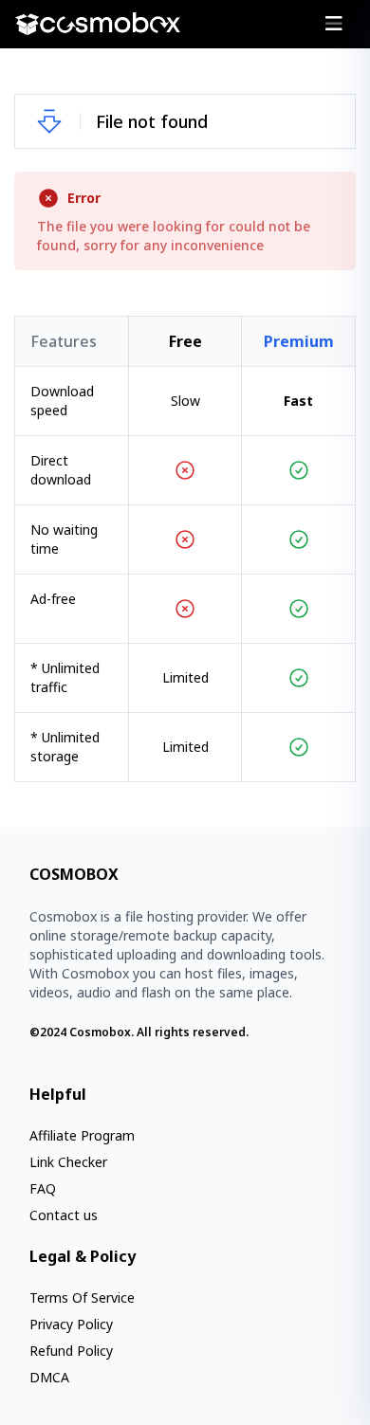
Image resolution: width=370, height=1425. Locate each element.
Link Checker (68, 1162)
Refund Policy (71, 1351)
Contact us (63, 1215)
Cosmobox (100, 1032)
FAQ (42, 1188)
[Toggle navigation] (334, 23)
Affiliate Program (82, 1135)
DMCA (49, 1377)
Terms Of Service (82, 1297)
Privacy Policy (71, 1324)
